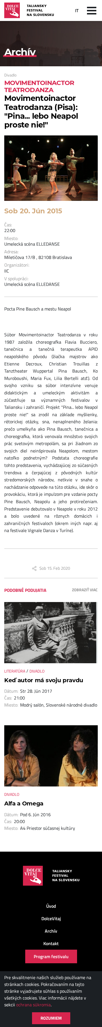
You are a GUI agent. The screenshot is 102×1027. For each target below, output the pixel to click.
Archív (51, 931)
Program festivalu (51, 956)
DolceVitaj (51, 918)
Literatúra (14, 671)
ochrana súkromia (33, 1004)
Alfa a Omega (23, 803)
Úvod (51, 906)
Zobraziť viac (85, 590)
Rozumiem (51, 1018)
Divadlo (10, 75)
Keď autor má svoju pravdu (43, 680)
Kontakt (51, 943)
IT (76, 10)
